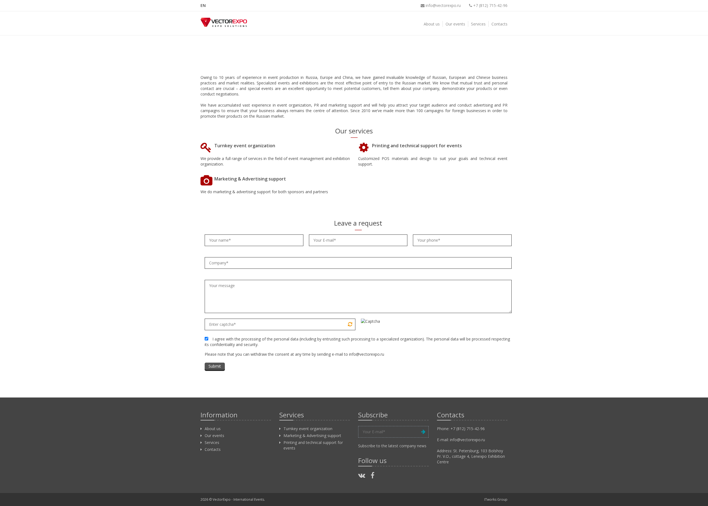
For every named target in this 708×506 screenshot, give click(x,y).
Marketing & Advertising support (250, 179)
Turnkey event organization (244, 146)
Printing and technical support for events (417, 146)
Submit (215, 366)
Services (478, 24)
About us (432, 24)
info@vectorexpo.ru (443, 5)
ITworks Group (495, 499)
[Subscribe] (423, 432)
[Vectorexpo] (224, 22)
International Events (248, 499)
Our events (455, 24)
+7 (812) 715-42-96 (468, 428)
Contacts (499, 24)
